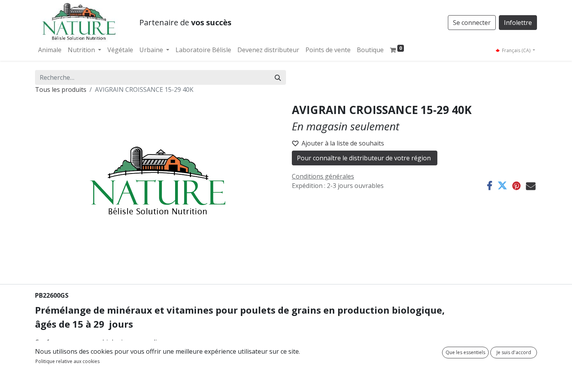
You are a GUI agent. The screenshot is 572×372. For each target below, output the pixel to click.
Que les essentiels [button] (465, 352)
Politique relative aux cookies (67, 361)
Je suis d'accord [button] (514, 352)
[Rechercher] (278, 77)
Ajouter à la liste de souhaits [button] (343, 143)
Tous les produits (60, 89)
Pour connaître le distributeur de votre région (364, 158)
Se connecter (472, 22)
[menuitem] (50, 50)
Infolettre (518, 22)
